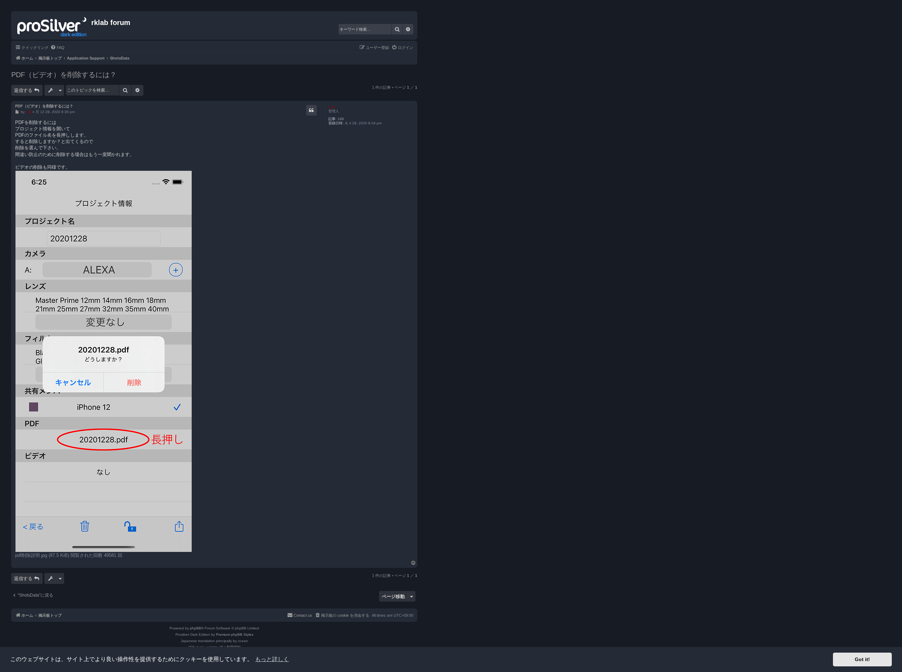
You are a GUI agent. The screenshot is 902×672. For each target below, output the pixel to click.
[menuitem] (57, 47)
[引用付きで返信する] (311, 110)
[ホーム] (52, 25)
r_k (331, 107)
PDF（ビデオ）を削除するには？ (64, 75)
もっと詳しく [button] (272, 659)
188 (341, 119)
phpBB (195, 628)
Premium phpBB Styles (234, 634)
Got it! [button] (862, 659)
